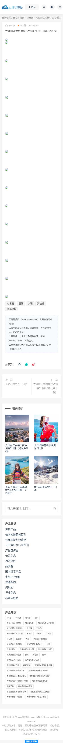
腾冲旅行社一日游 (14, 660)
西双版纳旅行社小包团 (15, 671)
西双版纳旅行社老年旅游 (40, 676)
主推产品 (10, 529)
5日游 (9, 618)
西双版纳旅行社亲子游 (43, 665)
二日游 (38, 628)
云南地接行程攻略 (15, 540)
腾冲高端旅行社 (13, 665)
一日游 (18, 618)
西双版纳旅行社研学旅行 (16, 676)
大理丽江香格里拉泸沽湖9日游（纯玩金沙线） (45, 388)
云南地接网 (18, 18)
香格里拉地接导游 (25, 686)
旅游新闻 (10, 582)
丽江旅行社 (29, 623)
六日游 (48, 634)
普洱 (27, 655)
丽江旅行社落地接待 (15, 628)
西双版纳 (26, 665)
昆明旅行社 (11, 649)
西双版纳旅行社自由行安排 (17, 681)
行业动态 (10, 592)
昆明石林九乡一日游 (16, 384)
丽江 (21, 304)
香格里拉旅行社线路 (15, 697)
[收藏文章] (19, 364)
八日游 (38, 634)
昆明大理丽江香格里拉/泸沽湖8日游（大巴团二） (16, 490)
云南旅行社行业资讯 (17, 545)
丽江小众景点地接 (14, 623)
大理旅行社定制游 (40, 639)
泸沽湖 (40, 304)
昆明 (48, 644)
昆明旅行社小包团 (27, 649)
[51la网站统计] (31, 741)
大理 (30, 304)
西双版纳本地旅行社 (40, 681)
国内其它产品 (13, 571)
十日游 (9, 639)
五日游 (29, 634)
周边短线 (10, 561)
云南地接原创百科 (15, 534)
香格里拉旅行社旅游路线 (16, 692)
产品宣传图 (11, 550)
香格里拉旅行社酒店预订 (36, 697)
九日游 (29, 628)
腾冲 (44, 655)
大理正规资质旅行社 (35, 644)
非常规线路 (11, 598)
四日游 (19, 639)
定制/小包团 (12, 577)
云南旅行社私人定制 (15, 634)
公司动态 (10, 556)
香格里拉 (11, 309)
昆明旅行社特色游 (14, 655)
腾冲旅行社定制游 (32, 660)
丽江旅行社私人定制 (46, 623)
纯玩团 (30, 18)
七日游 (10, 304)
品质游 (9, 566)
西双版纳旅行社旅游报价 (38, 671)
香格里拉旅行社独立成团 (40, 692)
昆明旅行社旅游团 (45, 649)
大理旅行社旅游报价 (15, 644)
